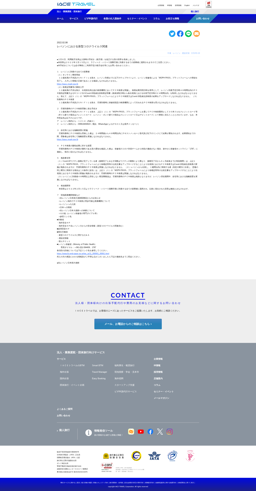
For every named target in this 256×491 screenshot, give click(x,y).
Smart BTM (97, 365)
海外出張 (64, 372)
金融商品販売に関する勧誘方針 (165, 482)
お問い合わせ (63, 415)
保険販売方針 (149, 482)
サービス (61, 359)
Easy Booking (98, 378)
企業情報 (161, 5)
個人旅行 (195, 11)
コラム (157, 385)
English (187, 5)
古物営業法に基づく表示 (186, 482)
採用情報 (178, 5)
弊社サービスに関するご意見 (70, 482)
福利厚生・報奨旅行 (125, 365)
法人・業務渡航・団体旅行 (69, 11)
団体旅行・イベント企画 (72, 385)
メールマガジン (161, 398)
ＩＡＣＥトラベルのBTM (72, 365)
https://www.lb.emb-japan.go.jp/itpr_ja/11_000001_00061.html (83, 253)
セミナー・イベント (164, 391)
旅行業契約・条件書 (116, 482)
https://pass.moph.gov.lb (67, 84)
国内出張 (64, 378)
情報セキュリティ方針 (100, 482)
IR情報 (169, 5)
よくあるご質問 (64, 409)
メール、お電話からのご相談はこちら (127, 323)
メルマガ (196, 5)
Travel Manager (99, 372)
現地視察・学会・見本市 (127, 372)
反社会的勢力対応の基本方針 (134, 482)
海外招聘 (119, 378)
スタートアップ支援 (125, 385)
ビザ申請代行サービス (126, 391)
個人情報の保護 (86, 482)
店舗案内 (158, 378)
